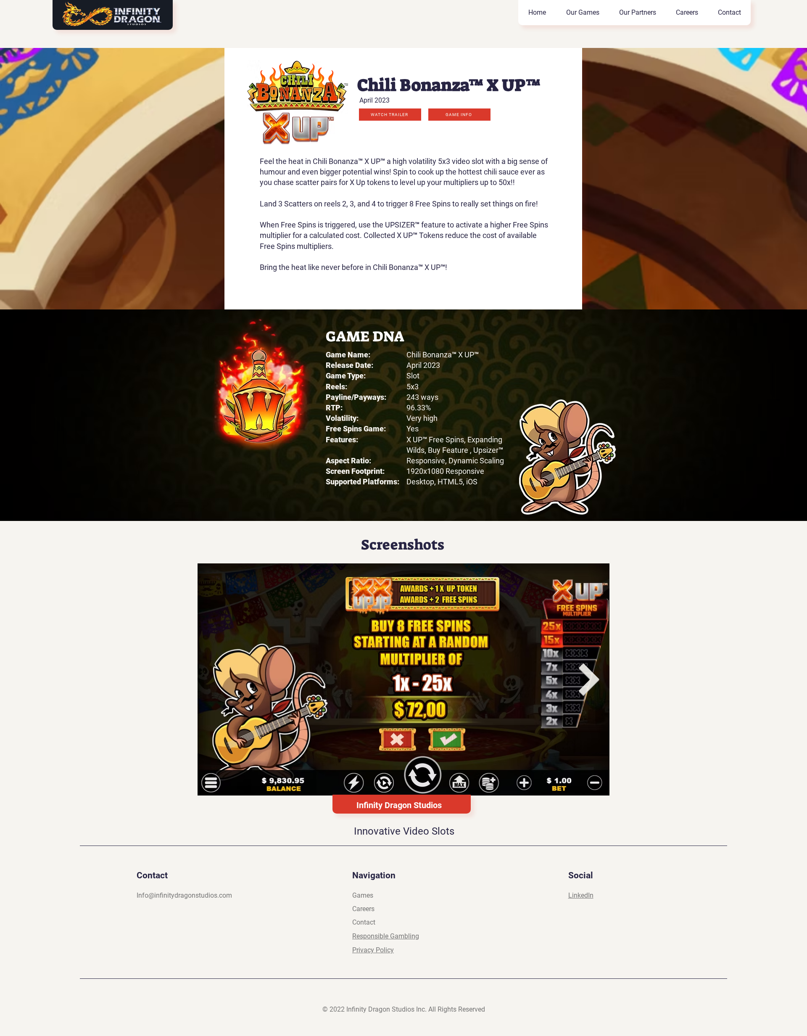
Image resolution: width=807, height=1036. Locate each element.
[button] (390, 114)
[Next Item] (589, 679)
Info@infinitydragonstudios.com (184, 895)
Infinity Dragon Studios (399, 805)
